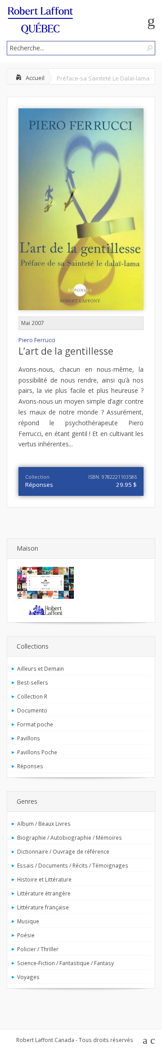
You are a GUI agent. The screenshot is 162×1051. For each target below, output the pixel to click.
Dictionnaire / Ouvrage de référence (63, 851)
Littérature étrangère (44, 893)
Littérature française (43, 907)
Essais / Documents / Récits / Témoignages (72, 865)
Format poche (35, 724)
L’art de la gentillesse (65, 351)
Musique (28, 921)
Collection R (32, 696)
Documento (32, 710)
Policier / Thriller (37, 949)
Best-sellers (32, 682)
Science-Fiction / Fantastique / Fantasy (65, 962)
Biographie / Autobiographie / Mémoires (69, 837)
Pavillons (28, 738)
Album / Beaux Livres (44, 823)
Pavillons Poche (37, 752)
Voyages (28, 976)
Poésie (26, 935)
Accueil (35, 78)
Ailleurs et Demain (40, 668)
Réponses (39, 485)
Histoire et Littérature (44, 879)
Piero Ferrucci (36, 340)
